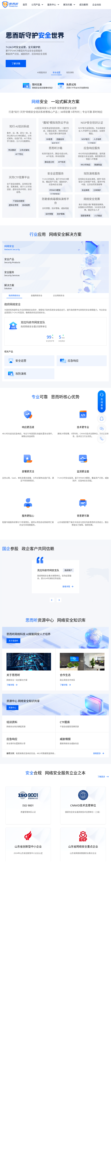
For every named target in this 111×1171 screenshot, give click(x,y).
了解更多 (101, 776)
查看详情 (66, 586)
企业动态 (96, 4)
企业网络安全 (58, 295)
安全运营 (56, 72)
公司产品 (35, 4)
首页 (25, 4)
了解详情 (16, 63)
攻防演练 (70, 72)
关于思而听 (13, 640)
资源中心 (12, 707)
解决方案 (67, 4)
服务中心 (51, 4)
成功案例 (83, 4)
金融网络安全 (36, 295)
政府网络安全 (14, 295)
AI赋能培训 (42, 72)
